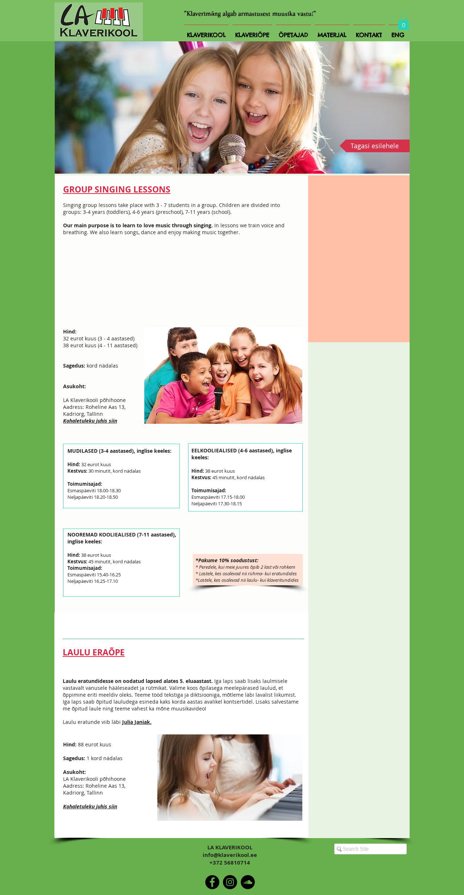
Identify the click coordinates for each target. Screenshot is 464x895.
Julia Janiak (136, 721)
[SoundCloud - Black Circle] (248, 882)
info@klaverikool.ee (230, 855)
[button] (403, 22)
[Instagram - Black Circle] (230, 882)
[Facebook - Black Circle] (212, 882)
